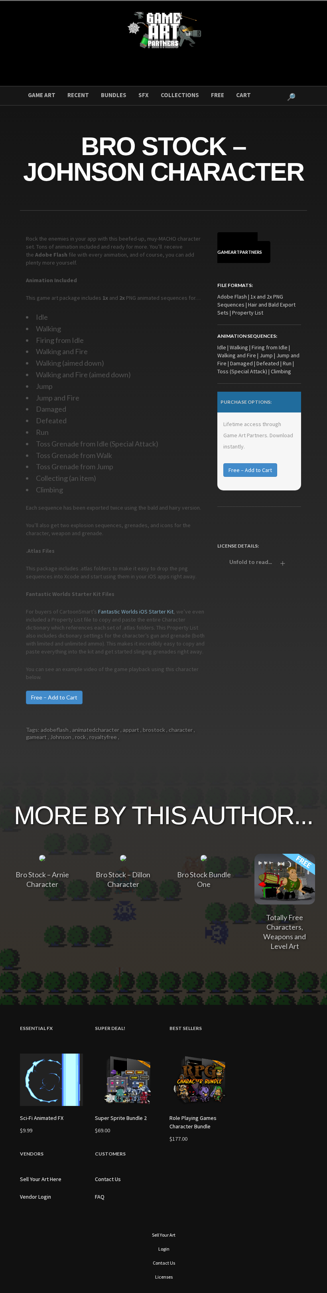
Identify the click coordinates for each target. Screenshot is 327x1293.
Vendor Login (35, 1196)
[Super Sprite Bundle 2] (126, 1080)
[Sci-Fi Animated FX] (51, 1080)
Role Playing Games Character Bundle (193, 1122)
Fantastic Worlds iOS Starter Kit (135, 611)
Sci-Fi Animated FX (41, 1118)
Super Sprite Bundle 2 (121, 1118)
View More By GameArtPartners (239, 248)
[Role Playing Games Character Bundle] (200, 1080)
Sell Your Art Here (40, 1179)
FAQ (99, 1196)
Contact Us (108, 1179)
